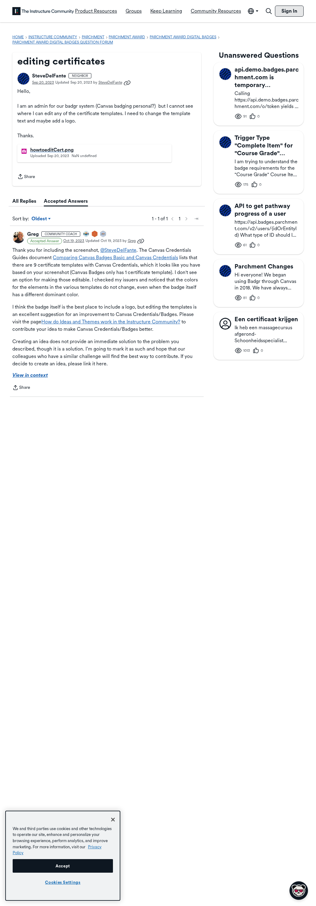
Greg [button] (33, 234)
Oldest (39, 219)
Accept (63, 865)
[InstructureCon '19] (103, 234)
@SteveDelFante (118, 250)
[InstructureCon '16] (95, 234)
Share (26, 177)
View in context (30, 375)
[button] (23, 79)
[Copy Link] (127, 82)
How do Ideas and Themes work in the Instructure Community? (110, 322)
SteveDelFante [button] (49, 76)
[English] (43, 11)
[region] (63, 855)
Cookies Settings (63, 882)
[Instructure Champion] (86, 234)
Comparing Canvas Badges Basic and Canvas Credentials (115, 257)
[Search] (268, 11)
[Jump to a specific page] (196, 219)
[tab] (24, 201)
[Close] (113, 819)
